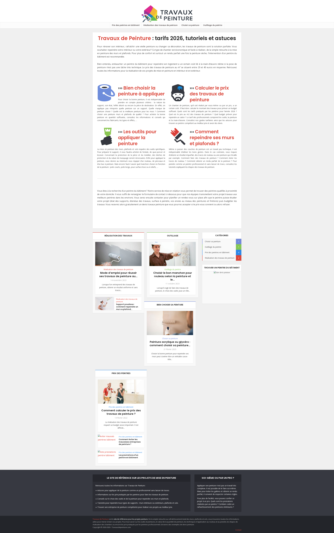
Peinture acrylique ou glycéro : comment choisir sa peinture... (170, 343)
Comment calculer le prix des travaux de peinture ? (121, 412)
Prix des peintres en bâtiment (126, 25)
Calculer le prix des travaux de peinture (209, 94)
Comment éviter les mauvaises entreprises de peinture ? (130, 442)
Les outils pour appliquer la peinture (137, 137)
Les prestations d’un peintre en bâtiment (128, 456)
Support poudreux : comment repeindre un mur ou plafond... (127, 307)
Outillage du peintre (212, 25)
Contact (238, 530)
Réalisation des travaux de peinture (160, 25)
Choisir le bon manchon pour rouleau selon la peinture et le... (172, 276)
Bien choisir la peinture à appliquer (141, 91)
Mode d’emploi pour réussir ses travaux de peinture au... (118, 274)
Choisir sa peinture (190, 25)
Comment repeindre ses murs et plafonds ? (212, 137)
